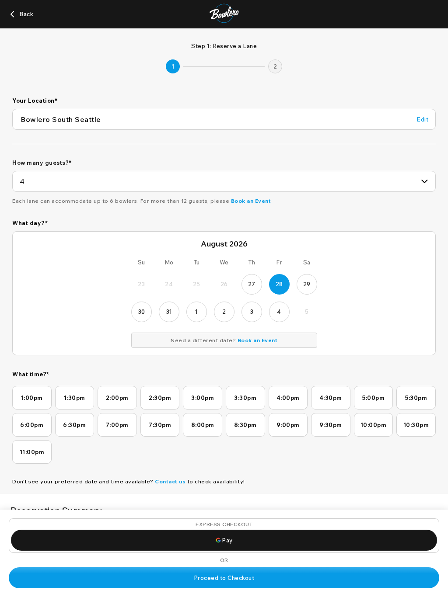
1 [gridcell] (196, 311)
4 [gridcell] (279, 311)
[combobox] (224, 181)
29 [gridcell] (307, 284)
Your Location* (34, 100)
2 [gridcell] (224, 311)
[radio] (32, 398)
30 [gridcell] (141, 311)
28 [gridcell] (279, 284)
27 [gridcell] (252, 284)
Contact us (170, 481)
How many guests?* (42, 162)
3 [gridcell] (252, 311)
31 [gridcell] (169, 311)
